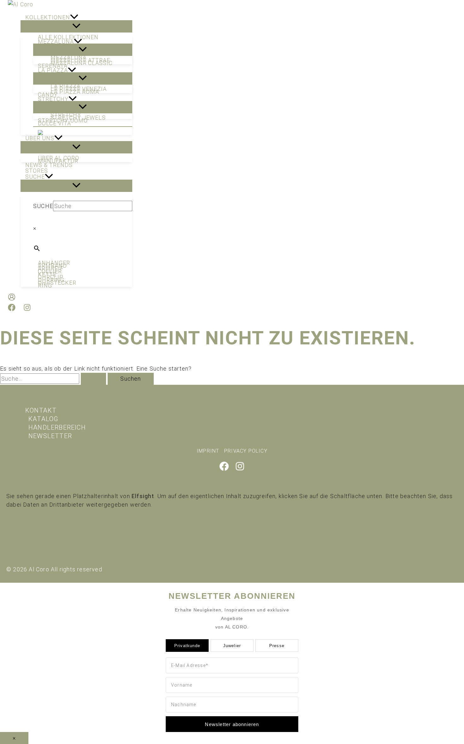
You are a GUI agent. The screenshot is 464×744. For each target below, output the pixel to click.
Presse (276, 645)
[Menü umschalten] (76, 26)
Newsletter (50, 436)
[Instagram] (27, 309)
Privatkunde (187, 645)
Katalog (43, 419)
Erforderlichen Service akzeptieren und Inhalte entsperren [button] (87, 524)
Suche (43, 206)
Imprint (208, 451)
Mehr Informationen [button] (33, 533)
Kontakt (41, 410)
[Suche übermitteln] (93, 379)
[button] (74, 17)
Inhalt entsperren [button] (30, 516)
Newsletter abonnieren (232, 724)
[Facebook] (11, 309)
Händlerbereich (57, 427)
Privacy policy (245, 451)
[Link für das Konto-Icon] (11, 298)
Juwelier (232, 645)
